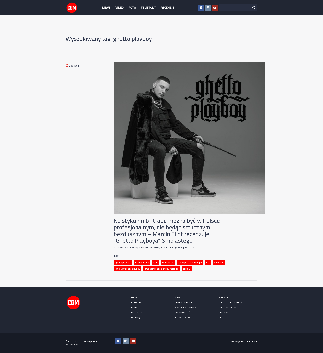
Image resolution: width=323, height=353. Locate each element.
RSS (221, 317)
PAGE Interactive (249, 341)
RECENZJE (167, 7)
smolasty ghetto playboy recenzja (161, 269)
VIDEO (119, 7)
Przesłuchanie (183, 302)
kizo (155, 262)
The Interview (182, 317)
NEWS (106, 7)
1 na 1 (178, 297)
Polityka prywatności (231, 302)
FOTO (132, 7)
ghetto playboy (123, 262)
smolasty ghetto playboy (128, 269)
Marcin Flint (168, 262)
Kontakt (223, 297)
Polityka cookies (228, 307)
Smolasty (218, 262)
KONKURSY (137, 302)
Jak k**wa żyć (182, 312)
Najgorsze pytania (185, 307)
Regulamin (225, 312)
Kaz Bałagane (142, 262)
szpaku (186, 269)
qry (208, 262)
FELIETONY (148, 7)
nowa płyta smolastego (190, 262)
